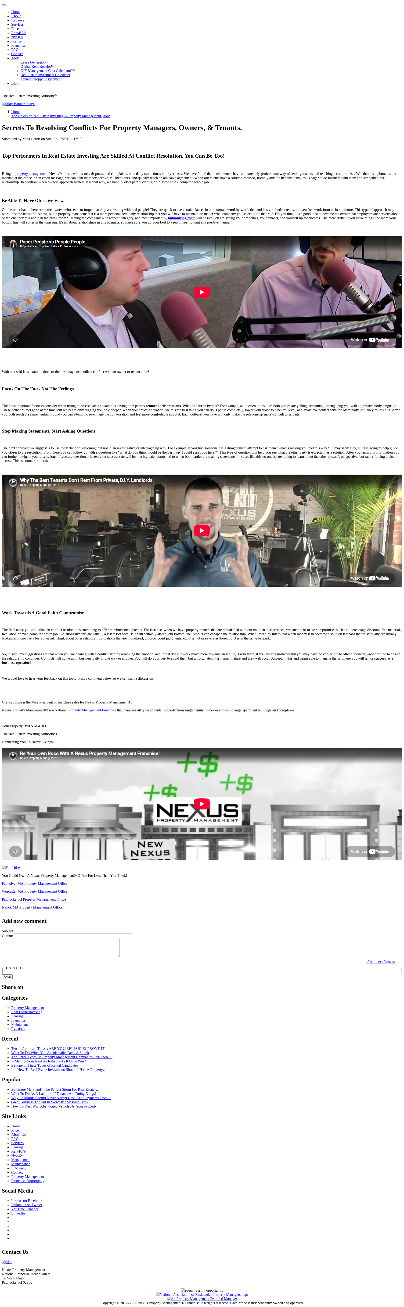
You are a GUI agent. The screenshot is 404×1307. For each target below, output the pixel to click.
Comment (9, 936)
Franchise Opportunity (27, 1181)
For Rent (17, 41)
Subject (7, 931)
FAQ (15, 50)
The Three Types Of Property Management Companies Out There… (61, 1057)
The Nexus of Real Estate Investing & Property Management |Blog (60, 116)
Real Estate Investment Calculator (45, 75)
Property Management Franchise (92, 710)
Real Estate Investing (26, 1012)
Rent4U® (18, 33)
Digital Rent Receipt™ (37, 66)
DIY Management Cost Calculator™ (48, 71)
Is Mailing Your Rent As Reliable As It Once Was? (48, 1061)
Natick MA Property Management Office (32, 907)
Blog (14, 83)
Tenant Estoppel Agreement (41, 79)
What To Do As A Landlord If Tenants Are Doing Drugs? (53, 1094)
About (16, 16)
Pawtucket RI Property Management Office (34, 899)
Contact (17, 54)
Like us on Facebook (26, 1201)
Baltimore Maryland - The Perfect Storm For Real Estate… (54, 1089)
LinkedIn (18, 1213)
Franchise (18, 45)
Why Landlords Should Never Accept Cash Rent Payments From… (61, 1098)
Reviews (17, 20)
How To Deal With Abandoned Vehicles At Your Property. (54, 1106)
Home (15, 12)
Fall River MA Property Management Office (34, 883)
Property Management (27, 1008)
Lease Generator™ (35, 62)
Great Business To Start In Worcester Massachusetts (49, 1102)
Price (15, 29)
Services (17, 24)
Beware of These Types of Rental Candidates (44, 1065)
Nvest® (17, 37)
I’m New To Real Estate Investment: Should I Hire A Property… (59, 1070)
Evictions (18, 1029)
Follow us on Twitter (26, 1205)
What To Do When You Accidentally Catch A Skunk (50, 1053)
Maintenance (20, 1024)
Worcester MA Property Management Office (34, 891)
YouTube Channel (24, 1209)
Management (20, 1160)
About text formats (381, 962)
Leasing (17, 1016)
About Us (18, 1135)
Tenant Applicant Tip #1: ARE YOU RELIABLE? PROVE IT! (58, 1049)
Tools (15, 58)
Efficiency (18, 1168)
